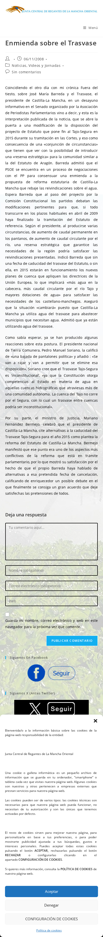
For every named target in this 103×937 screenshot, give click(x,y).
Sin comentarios (26, 72)
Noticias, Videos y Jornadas (36, 65)
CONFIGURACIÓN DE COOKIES (51, 918)
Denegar (51, 905)
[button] (95, 720)
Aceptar (51, 891)
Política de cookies (49, 930)
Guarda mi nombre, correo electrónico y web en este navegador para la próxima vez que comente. (51, 623)
